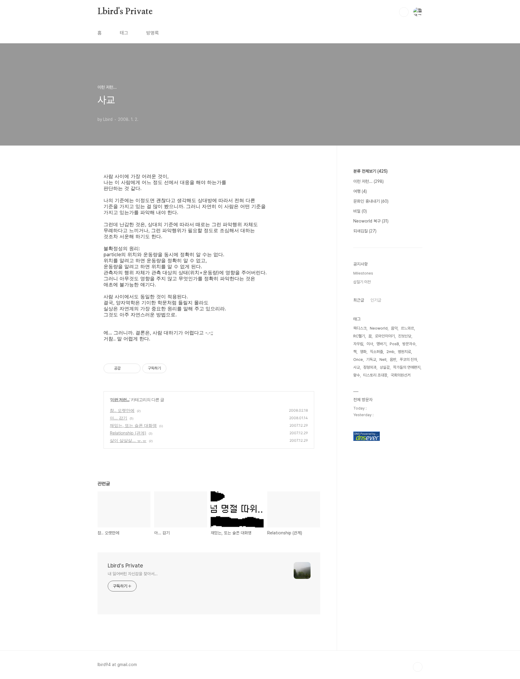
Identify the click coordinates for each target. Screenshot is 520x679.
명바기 (381, 344)
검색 (403, 12)
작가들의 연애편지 (406, 367)
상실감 (385, 367)
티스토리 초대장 (375, 375)
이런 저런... (119, 399)
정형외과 (369, 367)
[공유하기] (126, 368)
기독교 (371, 359)
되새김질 (364, 231)
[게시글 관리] (134, 368)
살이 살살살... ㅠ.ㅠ (128, 440)
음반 (393, 359)
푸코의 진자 (408, 359)
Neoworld (379, 328)
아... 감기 (118, 417)
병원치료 (404, 351)
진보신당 (404, 336)
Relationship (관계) (128, 432)
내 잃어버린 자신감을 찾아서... (133, 573)
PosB (394, 344)
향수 (356, 375)
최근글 (358, 300)
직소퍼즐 (376, 351)
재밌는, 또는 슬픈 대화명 (133, 425)
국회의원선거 (400, 375)
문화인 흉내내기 (370, 201)
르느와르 (407, 328)
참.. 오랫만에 (122, 410)
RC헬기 (359, 336)
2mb (390, 351)
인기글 (375, 300)
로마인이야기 (385, 336)
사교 (356, 367)
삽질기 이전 (362, 282)
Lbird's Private (125, 12)
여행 (360, 191)
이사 (370, 344)
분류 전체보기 (370, 171)
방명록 (152, 33)
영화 (363, 351)
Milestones (363, 273)
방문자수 (409, 344)
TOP (417, 667)
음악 (394, 328)
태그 (124, 33)
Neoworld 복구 (370, 221)
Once (358, 359)
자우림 (358, 344)
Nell (382, 359)
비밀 (360, 211)
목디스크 (360, 328)
